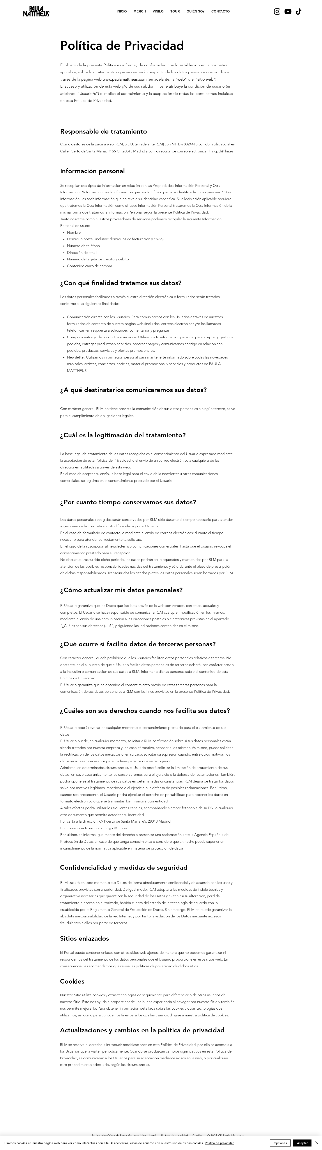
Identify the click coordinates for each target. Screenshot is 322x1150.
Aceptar (302, 1143)
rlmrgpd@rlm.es (220, 151)
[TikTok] (298, 11)
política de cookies (213, 1015)
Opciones (280, 1143)
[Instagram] (277, 11)
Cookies (198, 1135)
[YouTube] (288, 11)
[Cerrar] (316, 1142)
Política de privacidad (175, 1135)
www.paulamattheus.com (125, 79)
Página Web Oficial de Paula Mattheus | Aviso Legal (124, 1135)
